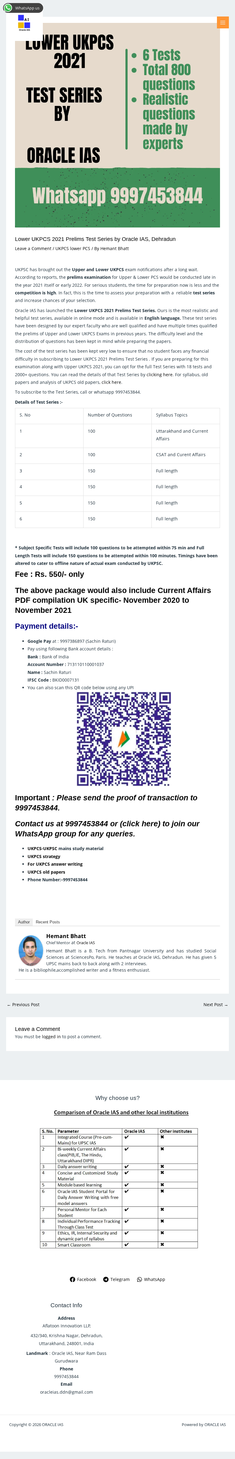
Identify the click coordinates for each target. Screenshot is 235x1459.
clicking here (160, 374)
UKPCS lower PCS (72, 248)
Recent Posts (48, 922)
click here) (141, 823)
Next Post (215, 1004)
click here (111, 382)
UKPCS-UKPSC (42, 848)
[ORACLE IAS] (24, 22)
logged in (51, 1036)
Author (24, 922)
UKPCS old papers (46, 872)
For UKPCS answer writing (55, 864)
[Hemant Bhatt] (31, 950)
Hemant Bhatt (66, 936)
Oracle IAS (85, 942)
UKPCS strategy (44, 856)
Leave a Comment (33, 248)
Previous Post (23, 1004)
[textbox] (124, 864)
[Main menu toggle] (223, 22)
